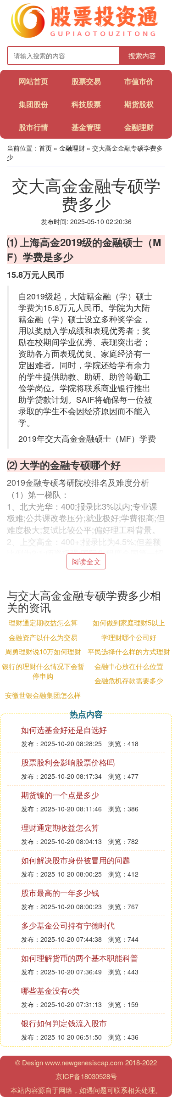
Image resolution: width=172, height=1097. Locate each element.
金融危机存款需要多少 (128, 680)
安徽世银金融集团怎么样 (43, 695)
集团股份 (33, 104)
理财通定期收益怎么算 (43, 622)
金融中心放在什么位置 (128, 666)
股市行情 (33, 127)
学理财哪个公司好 (128, 637)
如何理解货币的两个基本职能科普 (79, 957)
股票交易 (86, 81)
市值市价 (139, 81)
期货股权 (139, 104)
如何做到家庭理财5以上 (129, 622)
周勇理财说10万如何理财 (43, 651)
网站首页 (33, 81)
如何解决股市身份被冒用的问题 (75, 860)
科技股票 (86, 104)
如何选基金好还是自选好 (64, 729)
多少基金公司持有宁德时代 (68, 925)
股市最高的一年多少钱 (60, 892)
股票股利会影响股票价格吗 (68, 762)
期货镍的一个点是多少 (60, 794)
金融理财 (139, 127)
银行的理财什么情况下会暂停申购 (43, 671)
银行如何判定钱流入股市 (64, 1023)
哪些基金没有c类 (50, 990)
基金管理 (86, 127)
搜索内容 (142, 55)
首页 (45, 147)
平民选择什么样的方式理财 (129, 651)
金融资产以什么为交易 (43, 637)
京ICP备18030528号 (86, 1076)
